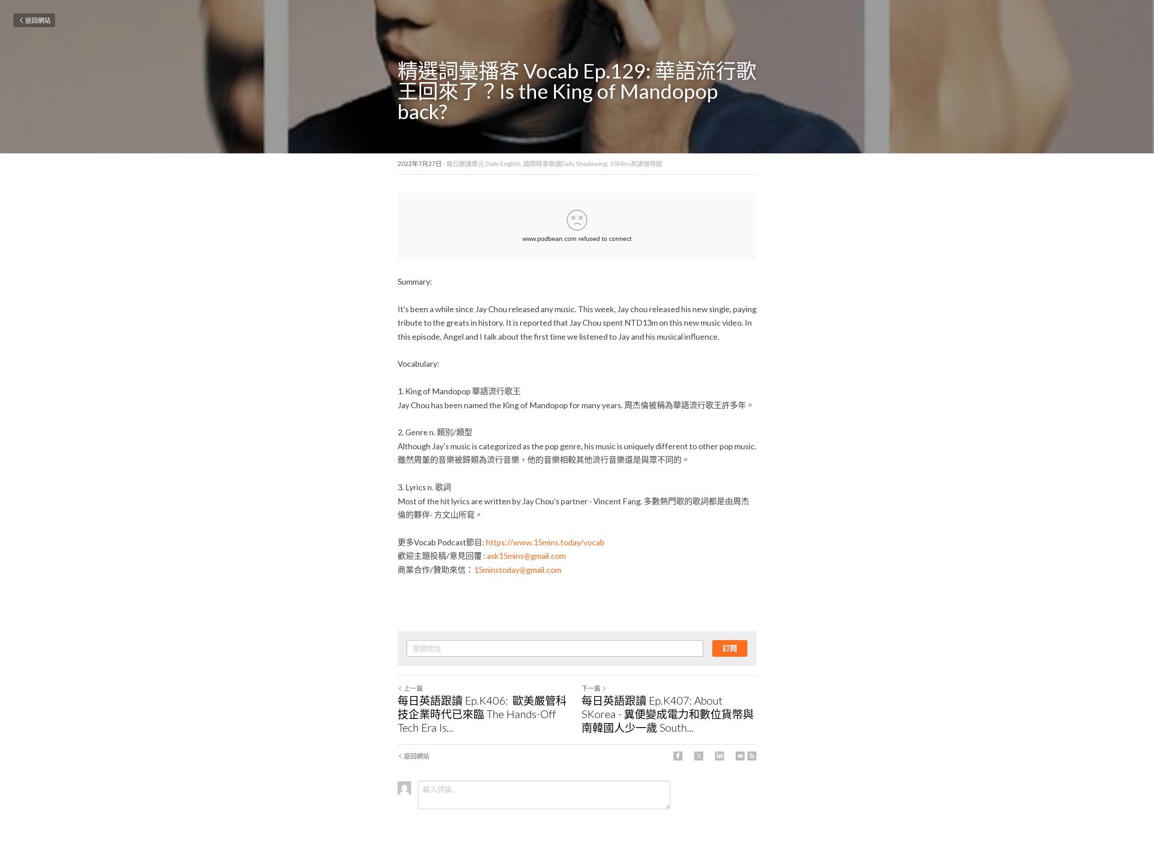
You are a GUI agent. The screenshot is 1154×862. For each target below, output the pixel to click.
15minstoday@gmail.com (517, 570)
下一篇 (591, 688)
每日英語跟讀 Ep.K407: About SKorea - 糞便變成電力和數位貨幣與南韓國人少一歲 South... (668, 714)
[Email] (740, 756)
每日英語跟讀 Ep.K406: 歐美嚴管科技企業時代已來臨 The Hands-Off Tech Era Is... (482, 714)
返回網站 (37, 20)
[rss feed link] (751, 756)
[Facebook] (677, 756)
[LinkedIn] (719, 756)
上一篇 (413, 688)
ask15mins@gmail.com (526, 556)
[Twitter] (698, 756)
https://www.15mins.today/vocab (545, 542)
